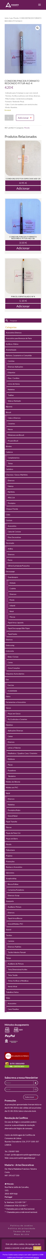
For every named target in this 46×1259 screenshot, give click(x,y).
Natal (12, 611)
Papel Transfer (11, 822)
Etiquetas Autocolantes (15, 674)
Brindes (9, 446)
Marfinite (11, 492)
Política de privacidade (21, 1228)
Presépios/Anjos (14, 810)
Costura (9, 520)
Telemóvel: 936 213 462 (15, 1205)
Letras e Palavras (14, 748)
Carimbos (9, 469)
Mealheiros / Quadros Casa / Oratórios (22, 753)
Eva (7, 679)
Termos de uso (21, 1231)
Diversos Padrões (14, 947)
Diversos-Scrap (13, 895)
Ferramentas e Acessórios (16, 702)
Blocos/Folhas (13, 884)
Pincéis (16, 18)
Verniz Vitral (12, 986)
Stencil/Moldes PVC (15, 924)
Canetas (11, 941)
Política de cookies (21, 1225)
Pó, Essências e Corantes (17, 719)
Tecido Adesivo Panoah (17, 952)
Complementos (14, 458)
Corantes (11, 424)
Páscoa (12, 617)
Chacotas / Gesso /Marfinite (17, 475)
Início (6, 18)
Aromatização (11, 350)
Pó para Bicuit (13, 441)
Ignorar (36, 1257)
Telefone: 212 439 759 (15, 1202)
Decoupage (10, 571)
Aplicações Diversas (15, 731)
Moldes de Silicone (13, 782)
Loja (11, 18)
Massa (10, 429)
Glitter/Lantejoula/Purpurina (19, 566)
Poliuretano (10, 850)
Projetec (9, 856)
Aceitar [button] (37, 1248)
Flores (10, 560)
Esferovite (10, 651)
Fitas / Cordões (13, 378)
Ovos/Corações (14, 668)
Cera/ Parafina (13, 1009)
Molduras (11, 759)
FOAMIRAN (12, 691)
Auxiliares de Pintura (16, 964)
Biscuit (8, 412)
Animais (13, 583)
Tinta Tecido (13, 975)
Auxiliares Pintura (14, 907)
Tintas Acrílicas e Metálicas (18, 981)
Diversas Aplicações (15, 367)
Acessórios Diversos (14, 333)
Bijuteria (9, 407)
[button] (37, 28)
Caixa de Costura (14, 532)
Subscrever (29, 1097)
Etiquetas (11, 372)
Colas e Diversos (14, 418)
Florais (12, 600)
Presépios (11, 503)
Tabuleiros (12, 776)
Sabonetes (10, 873)
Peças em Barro (12, 839)
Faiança (10, 486)
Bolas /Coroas (13, 657)
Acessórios (12, 526)
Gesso (8, 708)
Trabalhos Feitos (12, 992)
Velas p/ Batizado (14, 401)
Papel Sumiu (12, 634)
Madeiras (11, 389)
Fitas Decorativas (14, 537)
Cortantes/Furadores (16, 890)
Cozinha (13, 588)
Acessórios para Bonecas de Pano (19, 338)
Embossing (10, 645)
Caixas (10, 736)
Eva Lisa (11, 685)
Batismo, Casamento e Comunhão (19, 355)
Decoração (10, 543)
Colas (8, 515)
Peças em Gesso (14, 714)
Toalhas (11, 395)
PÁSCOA (11, 498)
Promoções (10, 861)
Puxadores (12, 770)
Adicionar (23, 117)
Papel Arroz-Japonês (16, 623)
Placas (10, 765)
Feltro (8, 696)
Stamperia (10, 901)
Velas (8, 998)
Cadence (9, 452)
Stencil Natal (12, 816)
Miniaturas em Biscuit (16, 435)
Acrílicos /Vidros (12, 344)
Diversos (11, 480)
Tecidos (9, 935)
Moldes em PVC (12, 787)
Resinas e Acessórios (14, 867)
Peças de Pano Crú (13, 833)
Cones (10, 662)
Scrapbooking (11, 878)
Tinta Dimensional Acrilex (17, 969)
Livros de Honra (14, 384)
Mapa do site (21, 1234)
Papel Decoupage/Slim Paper (19, 628)
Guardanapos (13, 577)
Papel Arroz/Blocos (15, 918)
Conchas (11, 361)
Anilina (10, 549)
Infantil (12, 606)
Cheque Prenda (12, 509)
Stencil (8, 930)
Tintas (10, 463)
